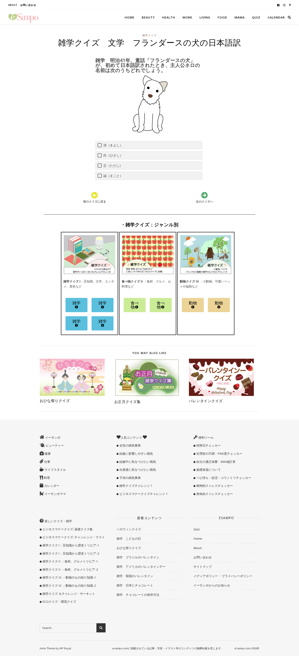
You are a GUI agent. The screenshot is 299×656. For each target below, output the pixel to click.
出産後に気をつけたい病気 (137, 469)
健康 (47, 453)
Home (129, 17)
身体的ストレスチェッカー (214, 494)
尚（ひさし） (113, 155)
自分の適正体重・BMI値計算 (215, 462)
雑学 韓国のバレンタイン (135, 576)
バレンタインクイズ (206, 400)
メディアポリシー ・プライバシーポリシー (222, 576)
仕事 (46, 462)
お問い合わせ (28, 5)
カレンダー (51, 486)
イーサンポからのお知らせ (211, 585)
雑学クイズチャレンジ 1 (136, 486)
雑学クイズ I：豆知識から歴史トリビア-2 (70, 553)
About (12, 5)
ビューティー (54, 445)
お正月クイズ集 (129, 401)
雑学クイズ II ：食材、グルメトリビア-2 (70, 569)
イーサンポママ (55, 494)
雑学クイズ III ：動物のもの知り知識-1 (69, 577)
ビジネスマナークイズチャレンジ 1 (143, 494)
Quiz (256, 17)
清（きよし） (113, 145)
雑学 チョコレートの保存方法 (138, 595)
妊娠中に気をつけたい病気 (137, 462)
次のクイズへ (204, 201)
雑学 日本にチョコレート (135, 585)
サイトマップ (202, 566)
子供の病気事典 (130, 478)
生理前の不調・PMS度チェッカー (218, 453)
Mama (240, 17)
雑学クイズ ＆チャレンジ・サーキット (68, 594)
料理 (46, 478)
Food (222, 17)
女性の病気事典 (130, 445)
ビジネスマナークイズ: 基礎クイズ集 (67, 529)
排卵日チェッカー (208, 445)
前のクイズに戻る (94, 201)
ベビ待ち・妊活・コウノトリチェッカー (223, 478)
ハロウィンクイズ (129, 529)
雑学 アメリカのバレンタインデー (141, 566)
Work (187, 17)
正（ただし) (112, 165)
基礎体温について (208, 469)
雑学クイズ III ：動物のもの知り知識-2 (69, 585)
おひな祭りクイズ (55, 400)
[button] (76, 305)
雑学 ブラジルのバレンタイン (138, 557)
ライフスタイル (55, 469)
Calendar (276, 17)
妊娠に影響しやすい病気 (136, 453)
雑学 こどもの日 (129, 538)
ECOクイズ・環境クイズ (59, 601)
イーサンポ (52, 437)
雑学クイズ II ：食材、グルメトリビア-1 (70, 561)
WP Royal (65, 648)
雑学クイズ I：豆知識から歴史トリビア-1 (70, 545)
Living (205, 17)
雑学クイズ (149, 35)
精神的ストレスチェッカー (214, 486)
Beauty (148, 17)
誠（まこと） (113, 175)
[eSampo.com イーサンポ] (23, 17)
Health (168, 17)
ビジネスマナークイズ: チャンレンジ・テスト (73, 537)
